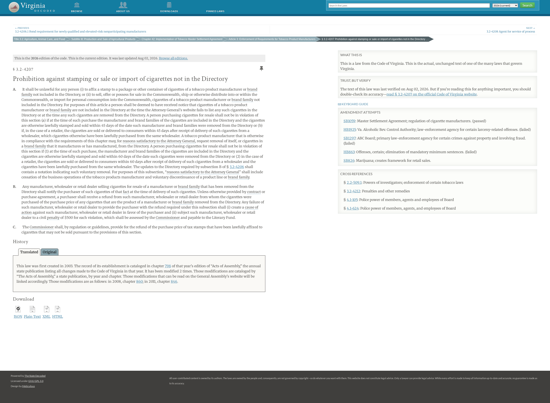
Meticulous (28, 386)
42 (182, 39)
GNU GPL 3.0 (35, 381)
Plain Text (32, 316)
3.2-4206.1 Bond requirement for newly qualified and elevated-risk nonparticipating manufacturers (80, 30)
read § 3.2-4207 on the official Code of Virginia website (432, 94)
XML (46, 316)
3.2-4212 (353, 191)
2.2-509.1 (354, 182)
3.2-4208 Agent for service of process (511, 30)
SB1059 (349, 121)
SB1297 (350, 138)
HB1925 (350, 129)
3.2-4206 (237, 167)
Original (50, 252)
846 (174, 281)
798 (168, 266)
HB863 (349, 152)
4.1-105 (352, 200)
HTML (57, 316)
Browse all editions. (173, 58)
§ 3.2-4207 (375, 39)
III (103, 39)
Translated (29, 252)
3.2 (39, 39)
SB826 (349, 160)
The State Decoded (35, 375)
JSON (18, 316)
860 (139, 281)
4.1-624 (353, 208)
